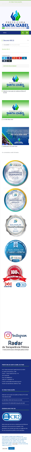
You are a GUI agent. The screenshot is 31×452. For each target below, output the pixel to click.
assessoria (13, 426)
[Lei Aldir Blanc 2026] (15, 109)
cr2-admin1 (6, 44)
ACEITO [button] (11, 448)
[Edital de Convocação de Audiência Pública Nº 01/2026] (15, 81)
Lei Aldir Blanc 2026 (15, 3)
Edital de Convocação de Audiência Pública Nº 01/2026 (15, 394)
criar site (12, 424)
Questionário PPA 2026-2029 (10, 146)
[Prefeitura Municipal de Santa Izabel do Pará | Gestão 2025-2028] (15, 19)
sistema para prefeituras (21, 424)
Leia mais (14, 443)
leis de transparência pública (9, 430)
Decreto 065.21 (6, 49)
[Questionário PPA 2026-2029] (15, 136)
